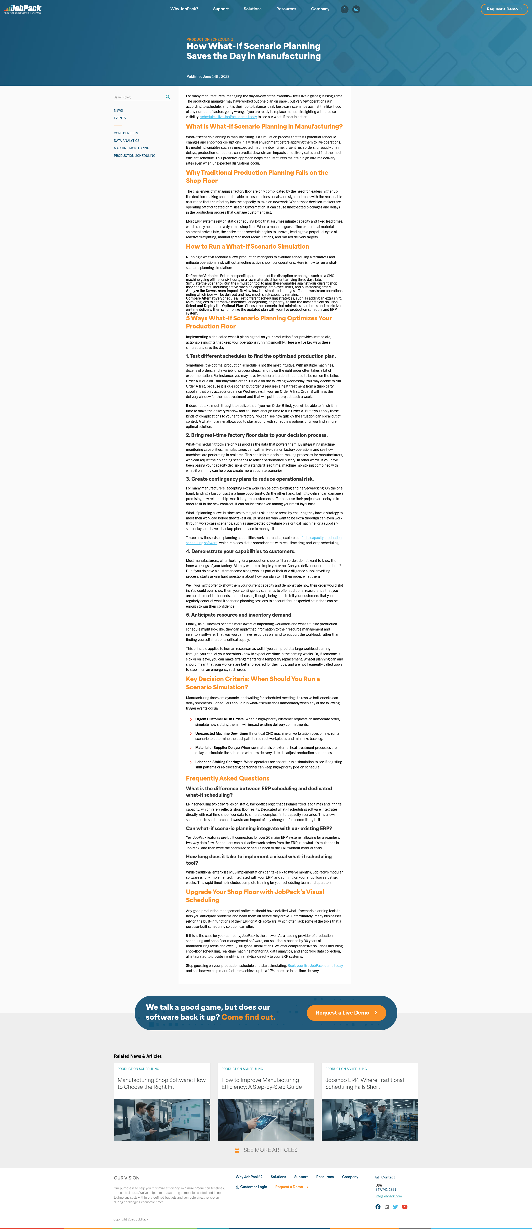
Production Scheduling (210, 39)
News (118, 110)
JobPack (142, 1219)
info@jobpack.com (389, 1196)
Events (120, 118)
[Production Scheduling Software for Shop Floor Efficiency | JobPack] (23, 9)
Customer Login (253, 1187)
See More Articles (270, 1150)
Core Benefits (126, 133)
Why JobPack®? (249, 1177)
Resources (286, 9)
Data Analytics (126, 140)
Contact (388, 1177)
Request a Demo (502, 9)
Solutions (252, 9)
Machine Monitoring (131, 148)
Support (221, 9)
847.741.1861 (386, 1187)
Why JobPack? (184, 9)
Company (320, 9)
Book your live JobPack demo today (315, 965)
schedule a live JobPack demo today (228, 116)
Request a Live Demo (343, 1013)
